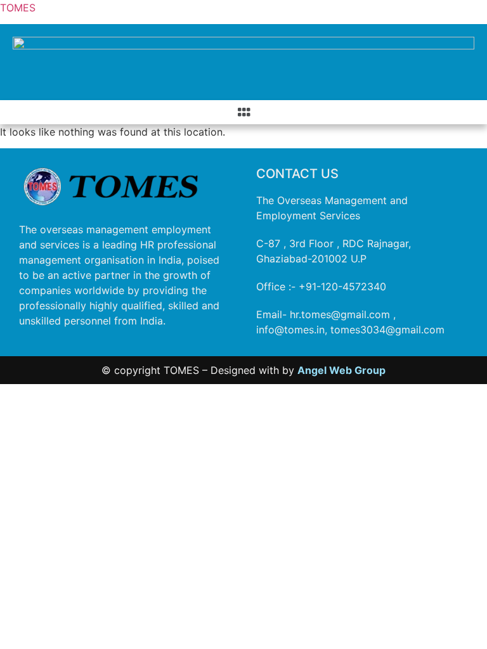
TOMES (18, 7)
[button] (243, 112)
